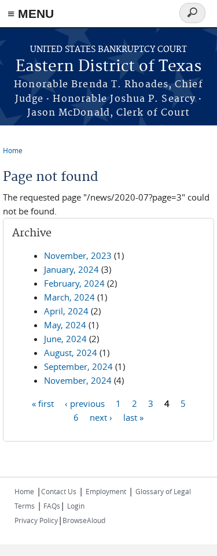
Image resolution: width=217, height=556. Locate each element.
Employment (106, 491)
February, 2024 (74, 283)
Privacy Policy (36, 520)
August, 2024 (70, 352)
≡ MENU (31, 13)
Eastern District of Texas (108, 66)
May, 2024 (65, 325)
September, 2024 (78, 366)
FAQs (51, 505)
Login (75, 505)
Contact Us (58, 491)
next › (101, 416)
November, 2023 (78, 255)
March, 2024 (69, 297)
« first (43, 403)
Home (13, 150)
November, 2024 (78, 380)
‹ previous (85, 403)
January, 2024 (71, 269)
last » (133, 416)
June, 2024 (65, 338)
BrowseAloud (83, 520)
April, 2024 (66, 311)
